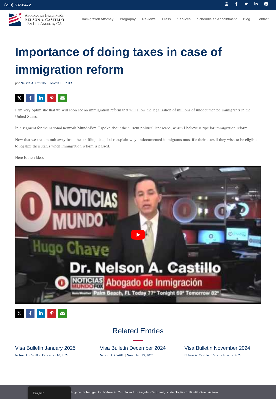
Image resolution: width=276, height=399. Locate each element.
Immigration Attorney (97, 19)
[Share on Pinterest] (51, 98)
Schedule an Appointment (217, 19)
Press (166, 19)
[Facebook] (236, 4)
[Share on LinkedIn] (41, 98)
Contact (262, 19)
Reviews (148, 19)
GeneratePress (208, 392)
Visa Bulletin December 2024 (133, 348)
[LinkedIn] (256, 4)
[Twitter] (246, 4)
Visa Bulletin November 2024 (217, 348)
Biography (128, 19)
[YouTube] (227, 4)
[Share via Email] (62, 98)
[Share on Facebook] (30, 98)
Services (184, 19)
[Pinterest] (266, 4)
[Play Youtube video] (138, 235)
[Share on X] (19, 98)
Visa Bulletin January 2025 (45, 348)
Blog (246, 19)
